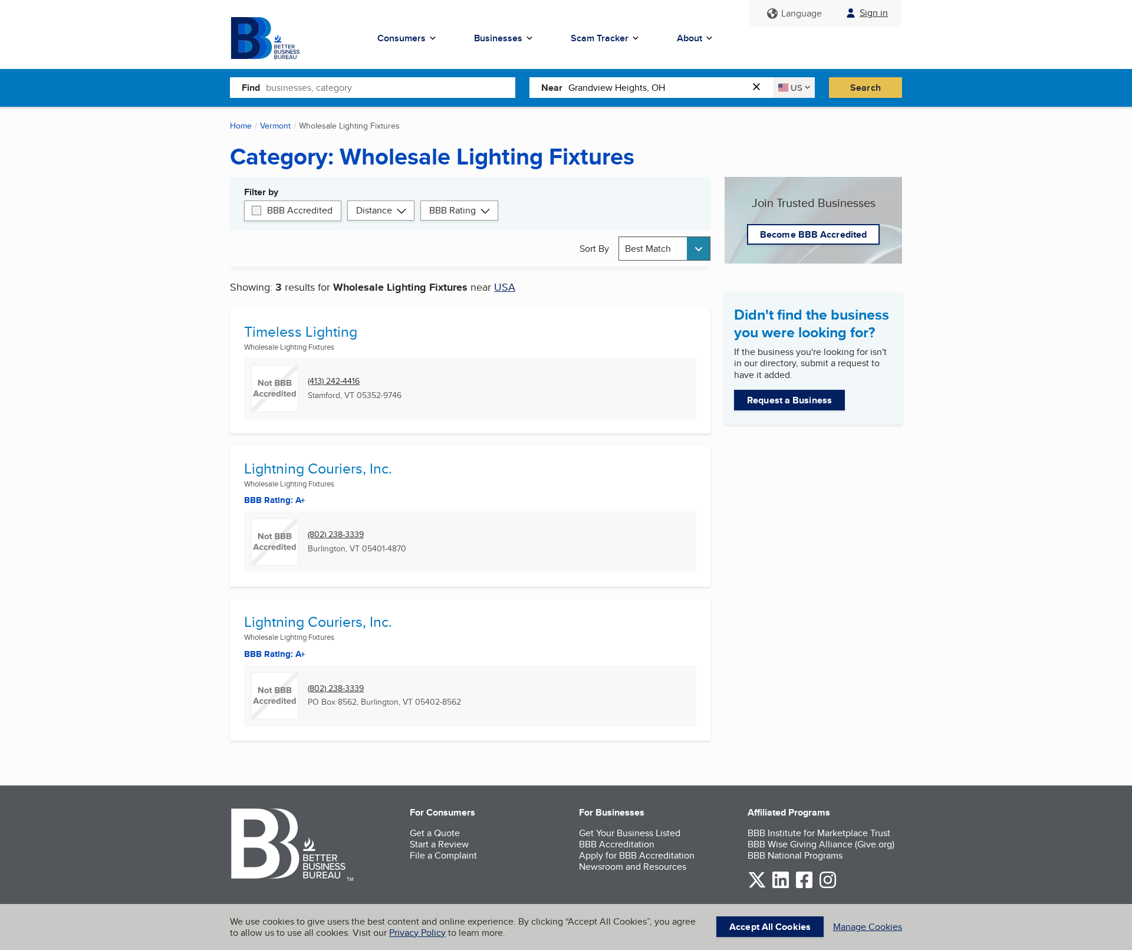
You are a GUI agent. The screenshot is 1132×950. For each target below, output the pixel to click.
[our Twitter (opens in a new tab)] (757, 886)
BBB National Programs (795, 855)
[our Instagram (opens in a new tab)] (827, 886)
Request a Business (789, 400)
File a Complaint (443, 855)
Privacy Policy (417, 932)
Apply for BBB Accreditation (637, 855)
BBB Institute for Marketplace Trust (819, 833)
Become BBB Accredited (813, 234)
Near (551, 87)
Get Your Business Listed (629, 833)
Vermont (275, 126)
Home (241, 126)
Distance (374, 210)
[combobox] (390, 87)
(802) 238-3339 (336, 535)
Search (865, 87)
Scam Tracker (599, 38)
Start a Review (439, 844)
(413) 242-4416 (334, 381)
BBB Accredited (300, 210)
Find (251, 87)
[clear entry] (760, 87)
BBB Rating (452, 210)
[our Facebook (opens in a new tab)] (804, 886)
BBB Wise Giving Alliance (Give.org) (821, 844)
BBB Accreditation (616, 844)
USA (504, 287)
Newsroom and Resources (632, 866)
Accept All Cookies (770, 926)
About (689, 38)
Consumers (401, 38)
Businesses (498, 38)
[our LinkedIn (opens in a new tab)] (780, 886)
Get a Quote (435, 833)
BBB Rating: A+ (274, 653)
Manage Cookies (867, 926)
